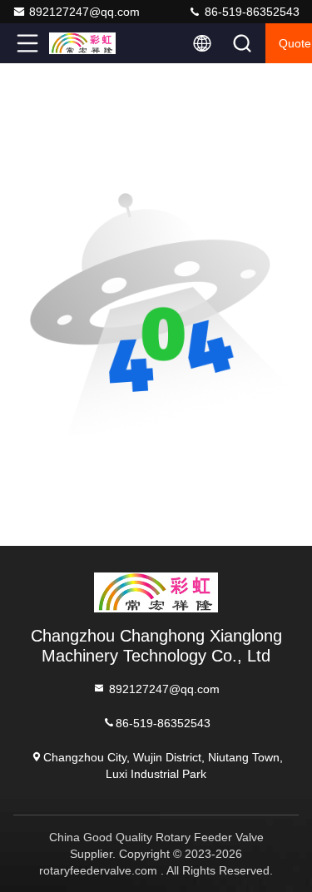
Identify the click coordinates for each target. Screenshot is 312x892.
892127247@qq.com (84, 11)
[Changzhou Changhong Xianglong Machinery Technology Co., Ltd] (82, 43)
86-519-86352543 (250, 11)
